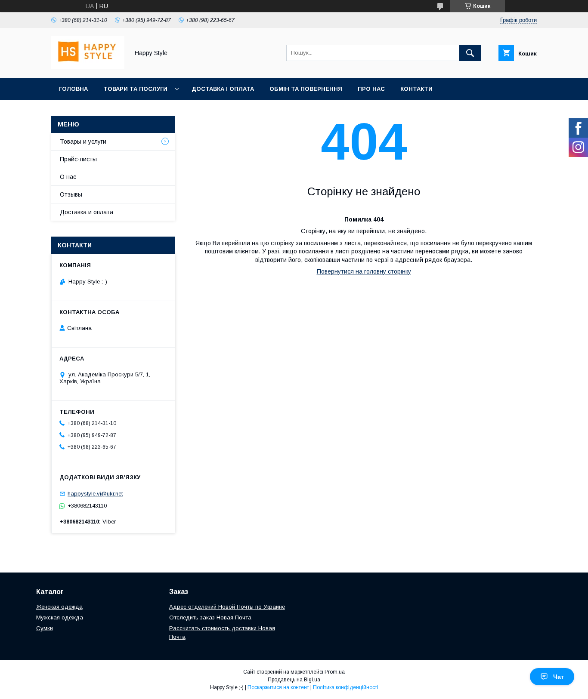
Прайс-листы (78, 159)
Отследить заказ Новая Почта (210, 617)
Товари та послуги (135, 89)
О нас (68, 176)
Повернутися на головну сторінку (364, 271)
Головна (73, 89)
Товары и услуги (83, 141)
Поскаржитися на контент (278, 687)
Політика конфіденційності (345, 687)
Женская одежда (59, 607)
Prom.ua (335, 672)
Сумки (44, 628)
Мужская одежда (59, 617)
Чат (558, 676)
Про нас (371, 89)
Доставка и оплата (86, 212)
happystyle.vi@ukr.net (95, 493)
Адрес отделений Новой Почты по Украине (227, 607)
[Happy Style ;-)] (87, 66)
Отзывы (71, 194)
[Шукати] (470, 53)
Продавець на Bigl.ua (294, 680)
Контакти (416, 89)
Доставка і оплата (223, 89)
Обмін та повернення (305, 89)
